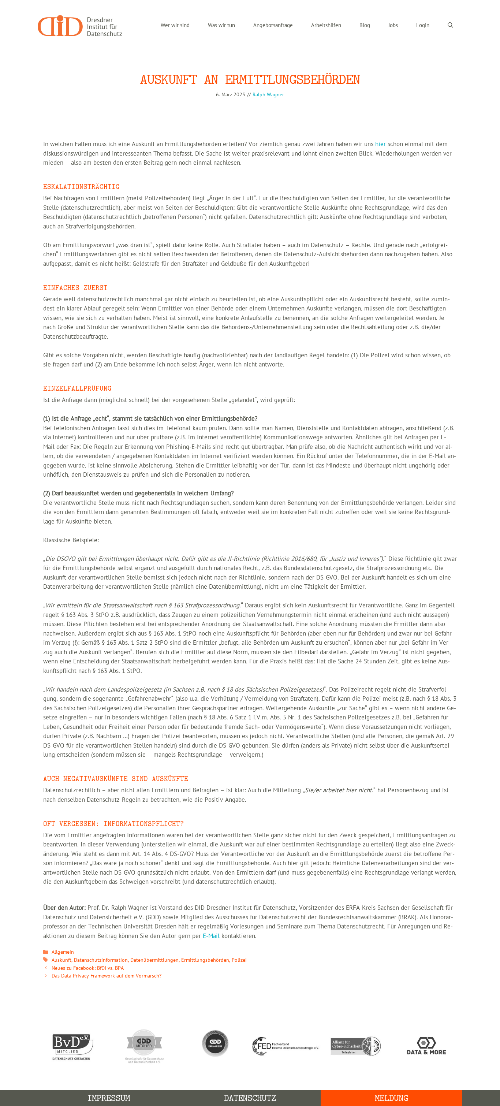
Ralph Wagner (268, 95)
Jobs (393, 25)
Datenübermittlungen (154, 960)
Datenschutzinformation (101, 960)
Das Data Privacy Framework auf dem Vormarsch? (106, 976)
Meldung (391, 1098)
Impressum (108, 1098)
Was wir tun (221, 25)
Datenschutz (250, 1098)
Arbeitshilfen (326, 25)
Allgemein (63, 952)
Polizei (239, 960)
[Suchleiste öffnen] (450, 25)
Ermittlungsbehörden (205, 960)
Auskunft (61, 960)
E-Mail (211, 936)
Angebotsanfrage (273, 25)
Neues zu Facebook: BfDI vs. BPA (88, 968)
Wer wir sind (175, 25)
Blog (364, 25)
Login (422, 25)
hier (380, 144)
